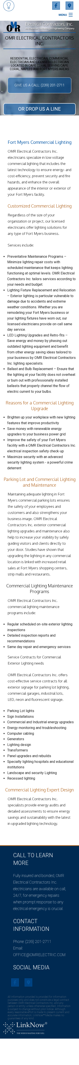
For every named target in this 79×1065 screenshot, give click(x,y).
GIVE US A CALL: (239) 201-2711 (39, 85)
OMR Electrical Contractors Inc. (39, 40)
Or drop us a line (39, 109)
